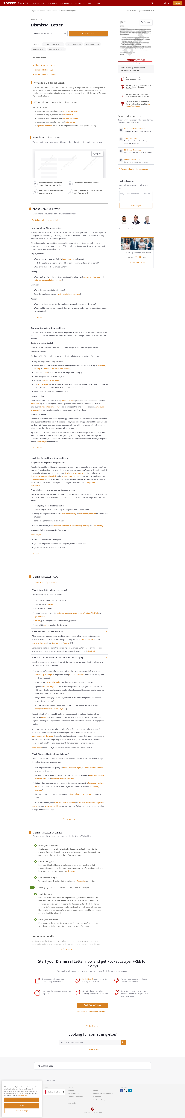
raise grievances (37, 479)
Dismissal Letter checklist (45, 74)
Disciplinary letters (76, 674)
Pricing (99, 3)
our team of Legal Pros (138, 105)
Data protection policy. (49, 407)
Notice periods (69, 803)
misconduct (68, 115)
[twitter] (125, 1090)
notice (45, 372)
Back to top (70, 819)
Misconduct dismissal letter (62, 779)
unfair (43, 717)
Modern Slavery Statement (103, 1093)
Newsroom (97, 1097)
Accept (21, 1100)
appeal (47, 625)
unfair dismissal (88, 639)
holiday (38, 621)
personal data (67, 400)
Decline (22, 1105)
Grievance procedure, (70, 476)
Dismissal (57, 525)
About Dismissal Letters (44, 65)
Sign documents (66, 3)
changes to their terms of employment (50, 709)
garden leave (40, 616)
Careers (71, 1100)
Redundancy (98, 525)
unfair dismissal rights (72, 767)
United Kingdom (54, 1092)
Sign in (166, 3)
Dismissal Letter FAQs (44, 70)
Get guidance (80, 3)
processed (35, 404)
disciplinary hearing (68, 514)
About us (91, 3)
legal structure (68, 259)
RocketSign (81, 881)
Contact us (97, 1090)
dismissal (50, 604)
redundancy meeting (87, 514)
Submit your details (137, 262)
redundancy (70, 122)
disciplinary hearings (91, 277)
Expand (98, 153)
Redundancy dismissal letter (81, 794)
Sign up (177, 3)
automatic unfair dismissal (42, 736)
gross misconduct (70, 118)
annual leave (43, 384)
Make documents (39, 3)
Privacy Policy (73, 1093)
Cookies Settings (22, 1111)
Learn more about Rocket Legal (92, 1011)
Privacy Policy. (22, 1095)
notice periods (62, 613)
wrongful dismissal (39, 643)
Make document (88, 33)
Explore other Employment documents (136, 169)
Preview (147, 22)
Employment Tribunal (60, 643)
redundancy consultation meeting (48, 280)
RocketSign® (87, 979)
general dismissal (45, 125)
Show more (67, 949)
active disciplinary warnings (69, 294)
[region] (22, 1099)
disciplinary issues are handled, (43, 476)
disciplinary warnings (50, 380)
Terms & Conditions (75, 1097)
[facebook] (121, 1090)
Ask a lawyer (52, 3)
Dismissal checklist (52, 806)
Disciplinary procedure (74, 473)
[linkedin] (130, 1090)
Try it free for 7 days (92, 1005)
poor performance (70, 111)
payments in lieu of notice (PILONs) (83, 613)
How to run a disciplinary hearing (75, 525)
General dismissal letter (93, 767)
